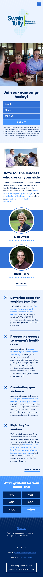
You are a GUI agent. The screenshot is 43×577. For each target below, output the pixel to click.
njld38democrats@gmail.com (25, 553)
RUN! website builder (25, 557)
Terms (17, 135)
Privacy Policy (27, 135)
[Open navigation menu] (39, 4)
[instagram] (21, 547)
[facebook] (17, 547)
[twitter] (25, 547)
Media (21, 528)
